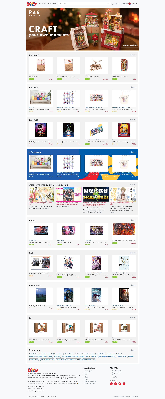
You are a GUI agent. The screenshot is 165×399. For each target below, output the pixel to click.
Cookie (136, 396)
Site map (116, 396)
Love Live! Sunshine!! (47, 354)
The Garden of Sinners (90, 305)
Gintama (50, 357)
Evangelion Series (33, 359)
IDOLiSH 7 (31, 107)
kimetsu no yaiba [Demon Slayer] (37, 357)
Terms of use (124, 396)
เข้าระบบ (117, 4)
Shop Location (116, 373)
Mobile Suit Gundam (34, 354)
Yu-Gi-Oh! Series (101, 354)
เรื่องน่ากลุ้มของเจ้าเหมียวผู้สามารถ (119, 273)
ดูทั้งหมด (132, 55)
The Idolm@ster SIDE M (89, 359)
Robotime (31, 75)
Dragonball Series (58, 354)
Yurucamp (130, 357)
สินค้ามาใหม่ (42, 3)
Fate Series (57, 357)
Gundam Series (32, 240)
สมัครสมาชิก (124, 4)
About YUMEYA (117, 371)
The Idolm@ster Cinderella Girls (107, 357)
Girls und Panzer (69, 354)
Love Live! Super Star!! (91, 357)
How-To (114, 377)
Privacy (131, 396)
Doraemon (31, 140)
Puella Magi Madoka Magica (47, 359)
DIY (85, 375)
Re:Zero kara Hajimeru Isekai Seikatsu (85, 354)
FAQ (113, 375)
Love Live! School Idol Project (73, 359)
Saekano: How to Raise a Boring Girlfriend (73, 357)
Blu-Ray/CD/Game (90, 381)
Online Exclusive (89, 383)
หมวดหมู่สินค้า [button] (51, 3)
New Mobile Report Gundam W (64, 305)
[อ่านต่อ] (46, 209)
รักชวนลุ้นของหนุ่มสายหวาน (62, 273)
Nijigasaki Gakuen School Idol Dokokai (65, 107)
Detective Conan (121, 357)
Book (86, 379)
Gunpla (86, 373)
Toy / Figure (88, 371)
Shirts (86, 377)
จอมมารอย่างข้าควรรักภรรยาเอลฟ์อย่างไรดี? (94, 273)
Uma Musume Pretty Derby (114, 354)
